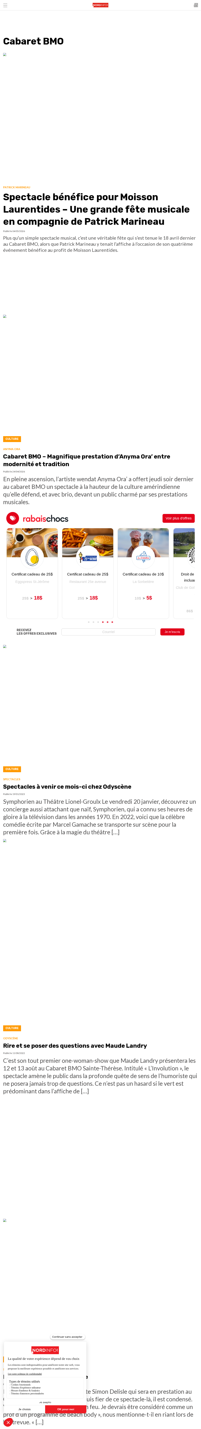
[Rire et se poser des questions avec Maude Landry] (100, 936)
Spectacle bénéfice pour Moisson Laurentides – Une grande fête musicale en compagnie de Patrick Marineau (96, 209)
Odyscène (10, 1038)
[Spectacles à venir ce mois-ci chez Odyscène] (100, 709)
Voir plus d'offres (179, 518)
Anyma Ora (11, 449)
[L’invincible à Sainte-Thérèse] (100, 1292)
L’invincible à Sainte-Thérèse (45, 1376)
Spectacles (11, 779)
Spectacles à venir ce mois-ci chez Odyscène (67, 786)
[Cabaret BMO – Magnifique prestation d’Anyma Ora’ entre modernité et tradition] (100, 379)
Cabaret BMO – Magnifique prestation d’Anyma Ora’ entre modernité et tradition (86, 460)
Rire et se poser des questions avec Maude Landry (75, 1045)
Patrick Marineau (16, 187)
